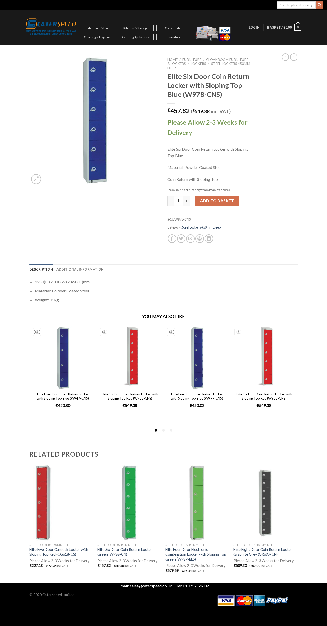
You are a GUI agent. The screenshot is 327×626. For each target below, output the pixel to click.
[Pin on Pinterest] (199, 238)
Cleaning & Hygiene (97, 37)
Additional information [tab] (80, 269)
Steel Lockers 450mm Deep (201, 227)
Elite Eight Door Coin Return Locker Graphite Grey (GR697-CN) (262, 551)
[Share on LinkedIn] (209, 238)
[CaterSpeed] (51, 27)
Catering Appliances (135, 37)
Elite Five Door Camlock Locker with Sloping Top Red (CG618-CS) (58, 551)
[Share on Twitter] (181, 238)
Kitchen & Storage (135, 28)
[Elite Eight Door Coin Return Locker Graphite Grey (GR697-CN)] (265, 503)
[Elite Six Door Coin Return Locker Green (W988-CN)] (128, 503)
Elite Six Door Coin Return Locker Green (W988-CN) (124, 551)
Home (172, 60)
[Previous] (29, 523)
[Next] (296, 523)
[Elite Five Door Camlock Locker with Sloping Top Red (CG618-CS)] (60, 503)
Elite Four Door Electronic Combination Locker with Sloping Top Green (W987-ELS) (195, 554)
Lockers (198, 64)
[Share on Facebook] (172, 238)
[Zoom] (36, 179)
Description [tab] (41, 269)
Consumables (174, 28)
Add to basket (217, 200)
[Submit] (319, 5)
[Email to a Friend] (190, 238)
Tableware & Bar (97, 28)
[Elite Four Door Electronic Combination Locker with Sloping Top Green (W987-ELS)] (196, 503)
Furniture (174, 37)
